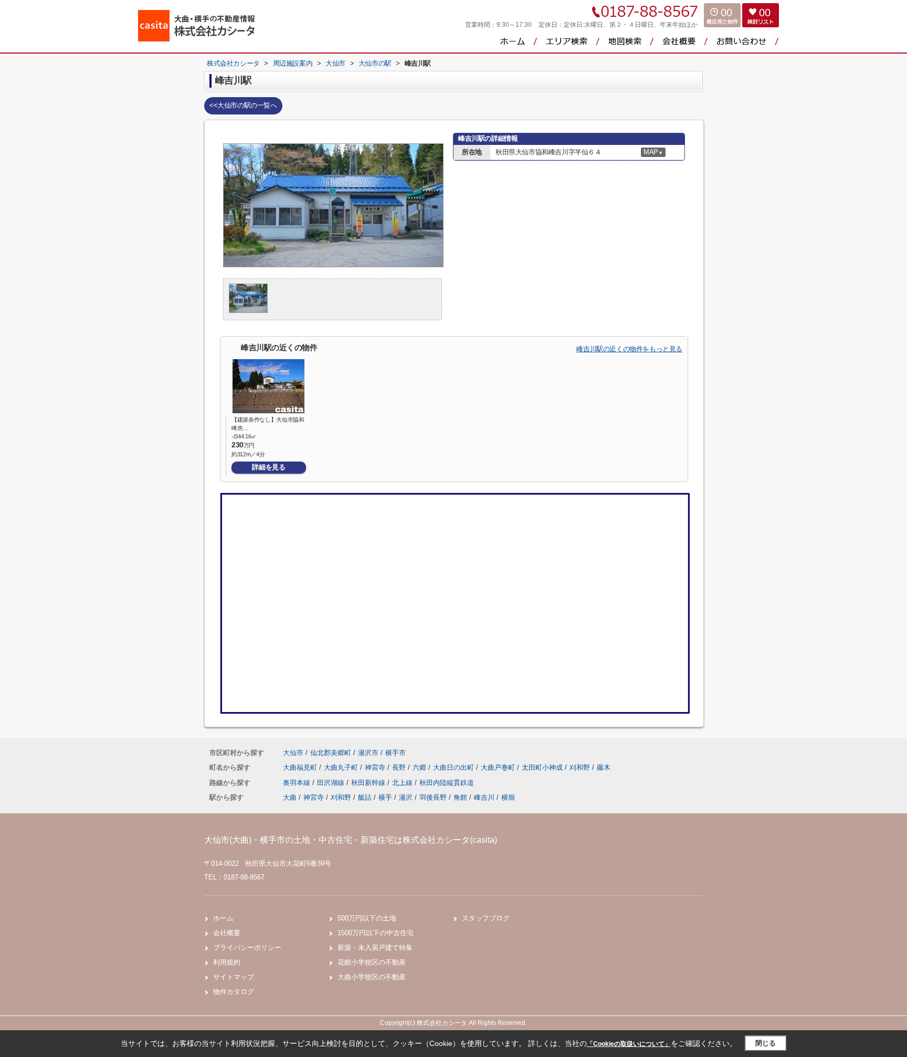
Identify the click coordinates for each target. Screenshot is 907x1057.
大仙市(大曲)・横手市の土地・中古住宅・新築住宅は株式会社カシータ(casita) (350, 839)
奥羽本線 (297, 783)
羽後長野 (433, 797)
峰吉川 (484, 797)
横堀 (508, 797)
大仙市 (293, 753)
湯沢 (406, 797)
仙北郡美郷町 (330, 753)
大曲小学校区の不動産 (372, 977)
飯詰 (365, 797)
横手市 (395, 753)
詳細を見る (268, 467)
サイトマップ (233, 977)
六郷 (420, 767)
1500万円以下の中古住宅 (376, 933)
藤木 (603, 767)
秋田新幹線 (369, 783)
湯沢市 (368, 753)
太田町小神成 (543, 767)
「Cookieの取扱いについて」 (629, 1044)
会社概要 (226, 933)
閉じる (765, 1043)
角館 (460, 797)
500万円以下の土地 (367, 918)
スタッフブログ (486, 918)
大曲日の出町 (454, 767)
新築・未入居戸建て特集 (375, 947)
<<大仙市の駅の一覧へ (243, 105)
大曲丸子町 (342, 767)
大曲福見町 (301, 767)
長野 (400, 767)
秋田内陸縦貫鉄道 (446, 783)
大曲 (290, 797)
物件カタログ (233, 992)
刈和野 (580, 767)
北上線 (403, 783)
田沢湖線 (331, 783)
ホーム (223, 918)
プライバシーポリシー (247, 947)
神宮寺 (376, 767)
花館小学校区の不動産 (372, 962)
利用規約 (226, 962)
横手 (385, 797)
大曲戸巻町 (499, 767)
